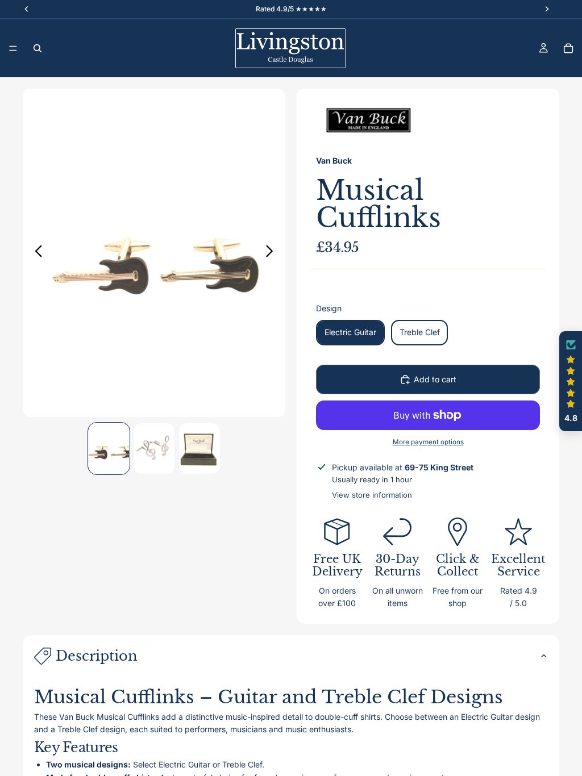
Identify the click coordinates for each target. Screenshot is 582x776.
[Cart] (568, 48)
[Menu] (13, 48)
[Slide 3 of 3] (199, 448)
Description (97, 656)
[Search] (37, 48)
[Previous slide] (35, 252)
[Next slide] (272, 252)
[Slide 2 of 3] (154, 448)
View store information (372, 494)
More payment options (428, 442)
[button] (570, 381)
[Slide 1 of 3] (109, 448)
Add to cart (435, 379)
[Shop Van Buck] (369, 120)
